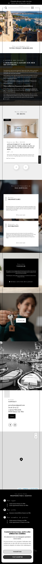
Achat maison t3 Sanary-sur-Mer (18, 520)
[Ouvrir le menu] (32, 8)
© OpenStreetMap (33, 488)
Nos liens (34, 550)
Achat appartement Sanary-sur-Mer (18, 505)
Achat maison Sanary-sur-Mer (17, 504)
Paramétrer (17, 551)
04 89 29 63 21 (13, 407)
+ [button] (36, 434)
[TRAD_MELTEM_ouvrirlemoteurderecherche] (6, 8)
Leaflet (19, 488)
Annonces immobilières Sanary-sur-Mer (20, 513)
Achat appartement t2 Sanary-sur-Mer (19, 522)
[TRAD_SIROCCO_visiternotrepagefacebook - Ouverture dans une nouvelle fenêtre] (10, 425)
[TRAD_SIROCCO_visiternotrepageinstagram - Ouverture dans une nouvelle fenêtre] (15, 425)
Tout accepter (17, 557)
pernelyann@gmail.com (16, 405)
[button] (25, 167)
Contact (40, 159)
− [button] (36, 437)
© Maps (25, 488)
